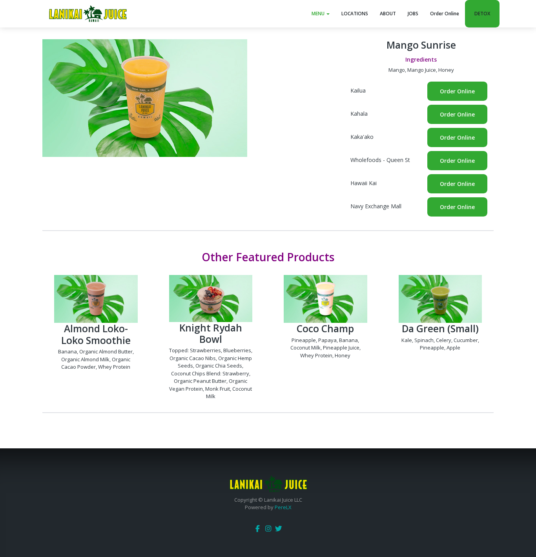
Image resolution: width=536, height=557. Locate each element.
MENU (319, 13)
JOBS (413, 13)
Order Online (444, 13)
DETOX (482, 13)
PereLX (283, 507)
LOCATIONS (354, 13)
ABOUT (388, 13)
